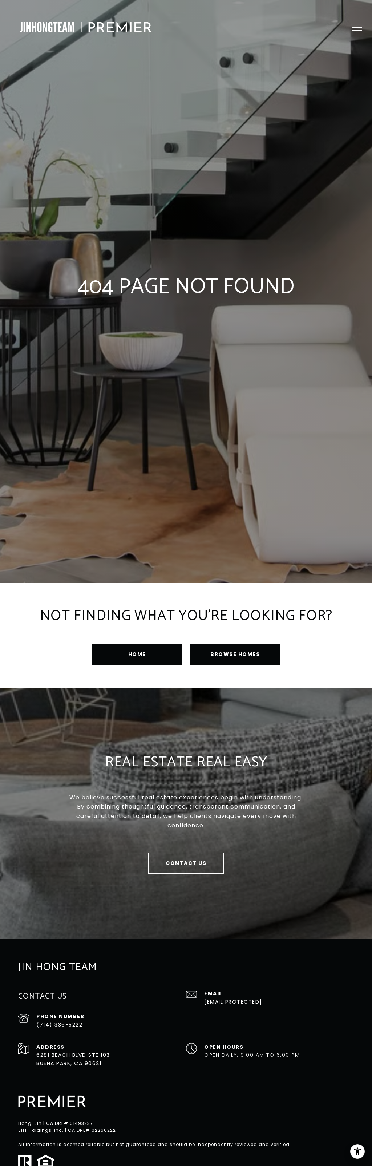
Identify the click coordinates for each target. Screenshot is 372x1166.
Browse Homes (235, 654)
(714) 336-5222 (59, 1024)
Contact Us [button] (186, 863)
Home (137, 654)
